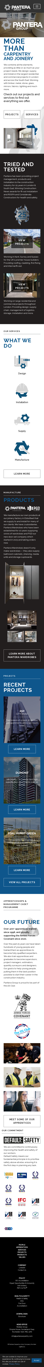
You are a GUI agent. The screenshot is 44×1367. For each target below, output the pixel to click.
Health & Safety (22, 1298)
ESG (22, 1301)
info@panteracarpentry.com (22, 1336)
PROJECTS (12, 114)
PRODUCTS (22, 1255)
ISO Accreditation (22, 1281)
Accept (36, 1360)
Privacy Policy (14, 1364)
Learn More (22, 749)
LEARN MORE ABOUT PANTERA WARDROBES (22, 655)
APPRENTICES (22, 1247)
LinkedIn (22, 1268)
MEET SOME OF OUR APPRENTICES (22, 1121)
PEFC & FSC (22, 1288)
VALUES (22, 1257)
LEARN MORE (22, 473)
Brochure (22, 1316)
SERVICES (32, 114)
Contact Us (22, 1270)
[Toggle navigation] (37, 6)
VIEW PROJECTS (22, 242)
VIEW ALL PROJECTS (22, 882)
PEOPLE (22, 1245)
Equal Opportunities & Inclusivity (22, 1283)
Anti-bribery (22, 1286)
